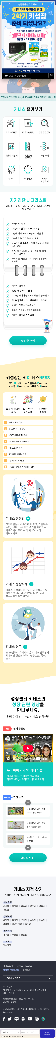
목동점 (24, 906)
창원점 (24, 934)
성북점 (42, 906)
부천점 (24, 920)
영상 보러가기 (28, 857)
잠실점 (15, 906)
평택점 (6, 924)
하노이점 (7, 945)
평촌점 (42, 920)
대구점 (6, 934)
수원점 (33, 920)
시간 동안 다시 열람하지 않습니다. (17, 76)
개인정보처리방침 (11, 970)
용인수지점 (17, 924)
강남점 (6, 906)
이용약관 (27, 970)
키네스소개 (8, 966)
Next (28, 847)
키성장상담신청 (47, 1033)
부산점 (15, 934)
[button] (22, 89)
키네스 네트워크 (24, 966)
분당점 (6, 920)
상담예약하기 (28, 340)
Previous (28, 803)
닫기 (51, 75)
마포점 (6, 909)
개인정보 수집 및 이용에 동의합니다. (13, 1036)
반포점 (33, 906)
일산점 (15, 920)
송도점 (28, 924)
